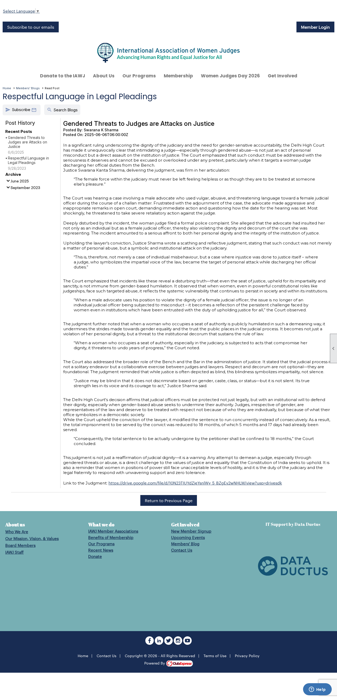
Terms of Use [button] (215, 655)
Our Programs (101, 543)
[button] (22, 109)
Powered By (155, 663)
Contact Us (181, 550)
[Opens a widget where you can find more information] (317, 689)
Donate (95, 556)
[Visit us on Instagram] (178, 643)
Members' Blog (185, 543)
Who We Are (16, 531)
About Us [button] (104, 76)
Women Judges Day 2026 (230, 76)
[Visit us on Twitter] (169, 643)
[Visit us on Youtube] (187, 643)
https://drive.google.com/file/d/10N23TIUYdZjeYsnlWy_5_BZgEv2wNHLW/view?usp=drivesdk (195, 483)
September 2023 (25, 187)
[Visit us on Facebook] (150, 643)
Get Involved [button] (282, 76)
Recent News (100, 550)
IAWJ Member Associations (113, 531)
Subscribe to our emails (30, 27)
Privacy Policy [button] (247, 655)
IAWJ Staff (14, 552)
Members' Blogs (28, 88)
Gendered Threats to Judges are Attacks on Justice (27, 142)
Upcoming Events (188, 537)
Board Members (20, 545)
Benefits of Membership (110, 537)
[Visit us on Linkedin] (159, 643)
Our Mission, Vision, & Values (32, 538)
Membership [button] (178, 76)
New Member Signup (191, 531)
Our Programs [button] (139, 76)
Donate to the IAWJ (62, 76)
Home (7, 88)
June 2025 (20, 180)
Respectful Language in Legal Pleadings (28, 160)
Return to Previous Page (168, 500)
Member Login (315, 27)
